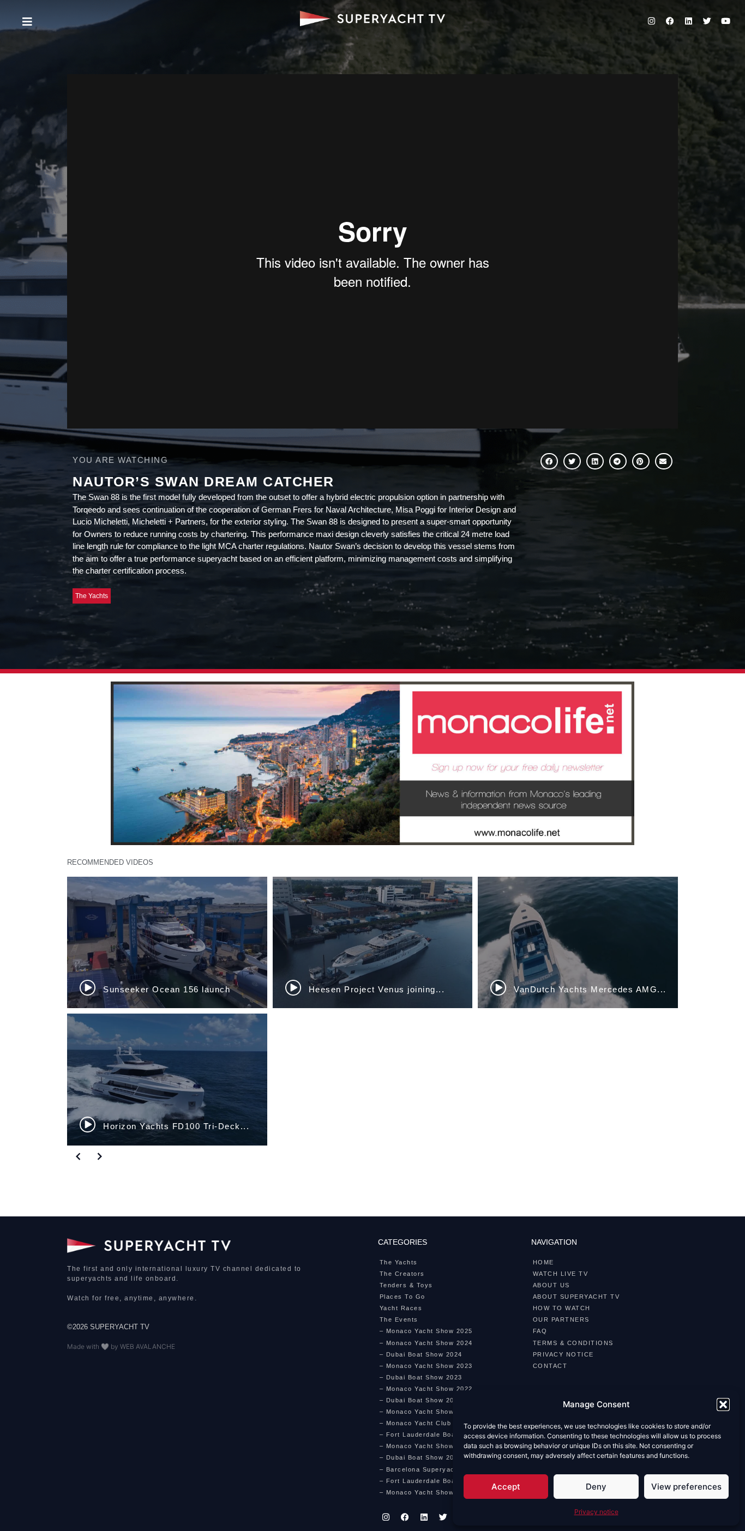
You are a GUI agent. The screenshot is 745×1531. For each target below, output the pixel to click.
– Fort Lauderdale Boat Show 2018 (438, 1481)
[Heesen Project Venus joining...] (373, 943)
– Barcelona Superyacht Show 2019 (440, 1469)
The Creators (402, 1273)
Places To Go (402, 1296)
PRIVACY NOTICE (563, 1354)
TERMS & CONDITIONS (573, 1343)
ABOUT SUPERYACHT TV (576, 1296)
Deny (596, 1486)
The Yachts (91, 596)
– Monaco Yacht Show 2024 (426, 1343)
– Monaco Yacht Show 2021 (426, 1411)
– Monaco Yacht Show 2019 (426, 1446)
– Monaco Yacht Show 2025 (426, 1331)
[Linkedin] (689, 21)
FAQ (540, 1331)
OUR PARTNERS (561, 1319)
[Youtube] (726, 21)
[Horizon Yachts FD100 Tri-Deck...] (167, 1080)
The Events (399, 1319)
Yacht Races (401, 1308)
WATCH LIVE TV (560, 1273)
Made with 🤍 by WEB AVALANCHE (121, 1346)
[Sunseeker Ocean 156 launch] (167, 943)
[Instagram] (652, 21)
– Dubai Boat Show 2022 (421, 1400)
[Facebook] (670, 21)
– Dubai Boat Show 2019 (421, 1457)
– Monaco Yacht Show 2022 (426, 1388)
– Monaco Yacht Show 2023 (426, 1366)
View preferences (686, 1486)
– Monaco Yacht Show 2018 (426, 1492)
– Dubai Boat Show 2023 (421, 1377)
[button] (723, 1404)
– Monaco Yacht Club (416, 1423)
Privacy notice (596, 1512)
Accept (505, 1486)
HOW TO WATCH (562, 1308)
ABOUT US (551, 1285)
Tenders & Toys (406, 1285)
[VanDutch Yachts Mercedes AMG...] (578, 943)
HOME (543, 1262)
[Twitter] (707, 21)
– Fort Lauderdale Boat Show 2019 (438, 1434)
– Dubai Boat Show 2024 (421, 1354)
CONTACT (550, 1366)
